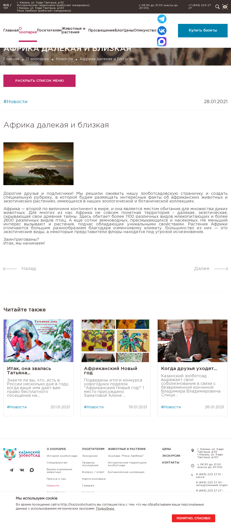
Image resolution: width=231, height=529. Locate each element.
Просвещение (101, 30)
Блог (119, 30)
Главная (11, 30)
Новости (64, 59)
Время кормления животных (59, 470)
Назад (28, 269)
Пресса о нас (56, 479)
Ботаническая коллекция (126, 472)
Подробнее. (105, 508)
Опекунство (145, 30)
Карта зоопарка (94, 479)
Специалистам (57, 462)
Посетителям (49, 30)
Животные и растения (73, 30)
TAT (5, 8)
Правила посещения (90, 464)
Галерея (88, 485)
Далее (202, 269)
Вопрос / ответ (93, 472)
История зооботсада (62, 456)
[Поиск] (217, 6)
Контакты (170, 462)
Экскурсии (89, 456)
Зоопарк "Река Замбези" (126, 456)
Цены (129, 30)
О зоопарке (28, 30)
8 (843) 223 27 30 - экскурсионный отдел (211, 483)
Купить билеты (203, 30)
